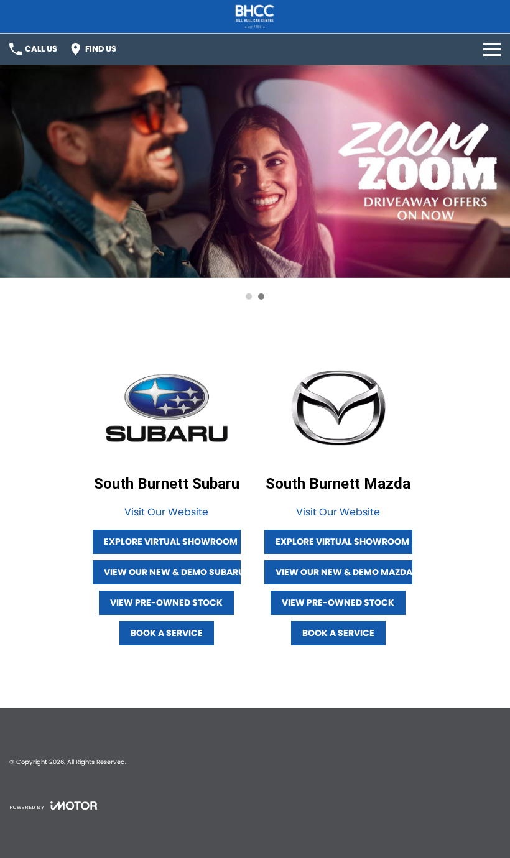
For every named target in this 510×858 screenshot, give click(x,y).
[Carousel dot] (249, 296)
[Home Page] (255, 16)
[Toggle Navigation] (492, 49)
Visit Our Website (166, 512)
